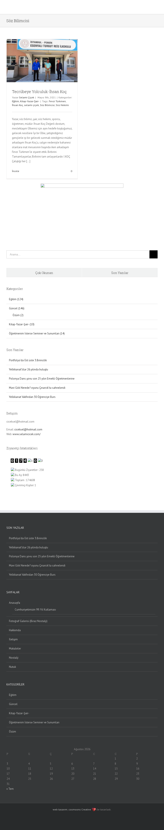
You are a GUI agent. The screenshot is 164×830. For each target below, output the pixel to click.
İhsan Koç (17, 105)
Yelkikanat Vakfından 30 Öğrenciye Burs (32, 397)
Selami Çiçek (26, 97)
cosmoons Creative (80, 809)
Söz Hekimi (62, 105)
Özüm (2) (18, 315)
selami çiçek (31, 105)
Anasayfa (14, 603)
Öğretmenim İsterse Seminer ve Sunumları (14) (37, 333)
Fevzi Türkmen (57, 101)
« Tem (10, 789)
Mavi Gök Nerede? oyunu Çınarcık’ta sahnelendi (37, 388)
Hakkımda (15, 630)
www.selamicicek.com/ (27, 434)
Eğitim (15, 101)
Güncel (13, 704)
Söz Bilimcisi (47, 105)
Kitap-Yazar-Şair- (29, 101)
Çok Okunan (44, 273)
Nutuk (12, 667)
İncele (15, 171)
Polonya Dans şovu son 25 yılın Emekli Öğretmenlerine (42, 378)
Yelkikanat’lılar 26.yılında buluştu (28, 369)
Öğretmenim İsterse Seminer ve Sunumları (34, 722)
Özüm (12, 731)
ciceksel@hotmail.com (28, 429)
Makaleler (15, 648)
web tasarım (60, 809)
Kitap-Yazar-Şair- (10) (21, 324)
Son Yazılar (119, 273)
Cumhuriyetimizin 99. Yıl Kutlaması (35, 609)
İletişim (13, 639)
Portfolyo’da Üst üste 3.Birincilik (28, 360)
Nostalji (13, 657)
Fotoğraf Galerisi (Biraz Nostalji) (28, 621)
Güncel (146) (16, 308)
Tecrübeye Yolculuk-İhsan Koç (39, 91)
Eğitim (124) (16, 299)
